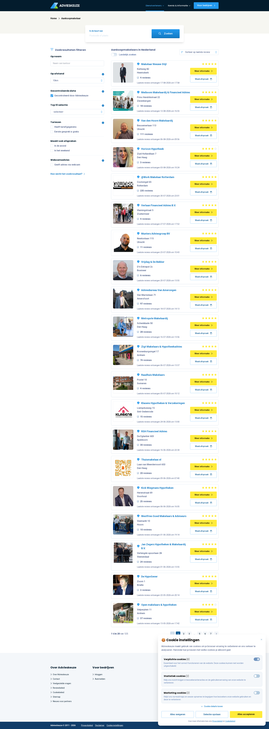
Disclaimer (99, 725)
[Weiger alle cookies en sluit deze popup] (261, 639)
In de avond (60, 145)
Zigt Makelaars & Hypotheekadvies (161, 346)
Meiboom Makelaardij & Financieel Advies (165, 92)
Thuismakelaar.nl (151, 459)
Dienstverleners (154, 5)
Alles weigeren (177, 714)
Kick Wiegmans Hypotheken (157, 487)
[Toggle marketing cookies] (257, 676)
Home (53, 18)
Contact (56, 679)
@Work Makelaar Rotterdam (157, 177)
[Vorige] (172, 634)
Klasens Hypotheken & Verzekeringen (163, 403)
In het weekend (62, 150)
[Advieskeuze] (65, 6)
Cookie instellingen (115, 725)
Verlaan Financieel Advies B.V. (158, 205)
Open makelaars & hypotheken (159, 604)
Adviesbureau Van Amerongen (158, 290)
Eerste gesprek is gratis (66, 131)
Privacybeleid (87, 725)
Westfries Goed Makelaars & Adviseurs (163, 516)
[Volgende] (216, 634)
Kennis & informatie (178, 5)
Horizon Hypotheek (152, 148)
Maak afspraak (201, 79)
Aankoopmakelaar (71, 18)
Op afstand (57, 73)
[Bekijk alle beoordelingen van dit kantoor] (203, 64)
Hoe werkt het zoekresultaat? (66, 174)
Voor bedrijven (204, 5)
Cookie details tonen (213, 706)
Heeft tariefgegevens (65, 127)
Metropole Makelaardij (154, 318)
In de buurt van (96, 31)
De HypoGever (149, 576)
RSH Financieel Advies (154, 431)
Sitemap (56, 697)
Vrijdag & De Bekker (152, 261)
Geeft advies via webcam (67, 164)
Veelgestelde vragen (62, 683)
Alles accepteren (246, 714)
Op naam (56, 56)
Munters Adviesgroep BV (155, 233)
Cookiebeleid (58, 692)
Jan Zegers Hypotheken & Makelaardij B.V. (163, 546)
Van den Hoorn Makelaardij (157, 120)
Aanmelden (100, 679)
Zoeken (168, 33)
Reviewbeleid (59, 688)
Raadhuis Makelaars (153, 374)
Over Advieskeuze (61, 674)
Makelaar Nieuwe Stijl (154, 64)
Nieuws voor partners (62, 701)
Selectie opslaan (212, 714)
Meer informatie (202, 71)
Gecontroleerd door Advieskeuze (71, 95)
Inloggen (98, 674)
